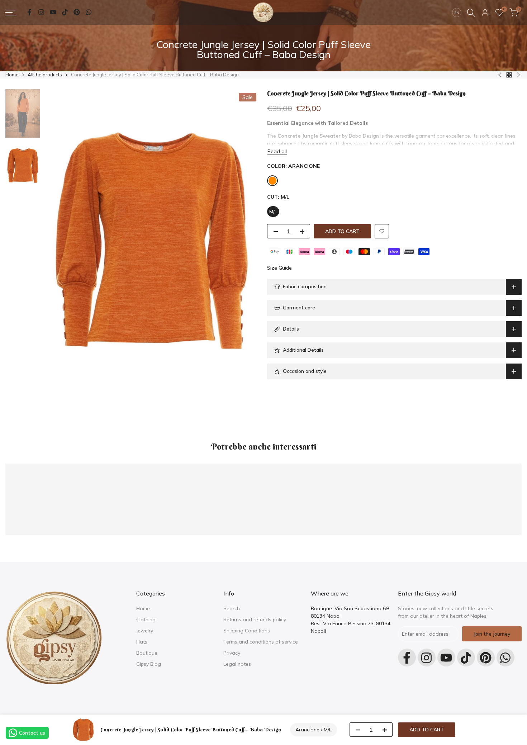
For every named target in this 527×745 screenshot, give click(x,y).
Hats (141, 642)
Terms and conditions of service (260, 642)
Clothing (146, 619)
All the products (45, 74)
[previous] (58, 241)
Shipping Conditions (246, 630)
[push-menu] (10, 12)
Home (12, 74)
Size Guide (279, 268)
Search (231, 608)
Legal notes (237, 664)
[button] (382, 231)
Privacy (231, 653)
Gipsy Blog (148, 664)
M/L (273, 211)
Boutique (146, 653)
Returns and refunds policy (254, 619)
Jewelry (144, 630)
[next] (245, 241)
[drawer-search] (471, 13)
